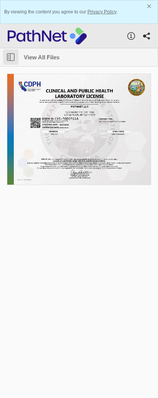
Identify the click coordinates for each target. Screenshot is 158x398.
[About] (131, 36)
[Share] (146, 36)
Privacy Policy (101, 12)
